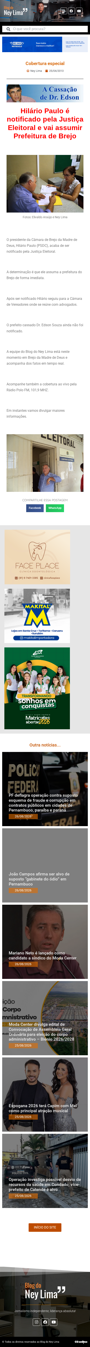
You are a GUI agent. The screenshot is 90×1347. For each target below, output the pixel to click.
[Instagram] (64, 11)
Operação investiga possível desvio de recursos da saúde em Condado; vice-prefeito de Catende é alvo (45, 1184)
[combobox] (45, 29)
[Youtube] (79, 11)
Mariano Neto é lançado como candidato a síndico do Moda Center (42, 956)
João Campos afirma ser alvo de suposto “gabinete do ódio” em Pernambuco (39, 879)
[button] (35, 508)
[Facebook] (71, 11)
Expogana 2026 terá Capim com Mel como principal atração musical (43, 1108)
